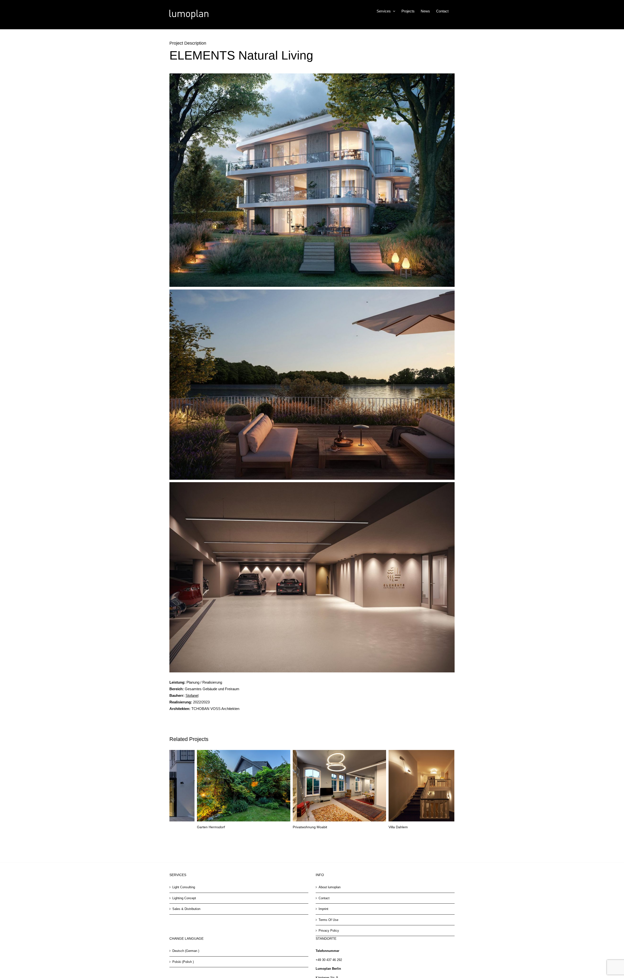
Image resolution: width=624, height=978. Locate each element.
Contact (324, 898)
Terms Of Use (328, 920)
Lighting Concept (184, 898)
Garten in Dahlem (374, 827)
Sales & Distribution (186, 909)
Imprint (323, 909)
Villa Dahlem (274, 827)
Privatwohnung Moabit (186, 827)
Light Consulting (183, 887)
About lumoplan (330, 887)
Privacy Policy (329, 930)
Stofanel (191, 695)
